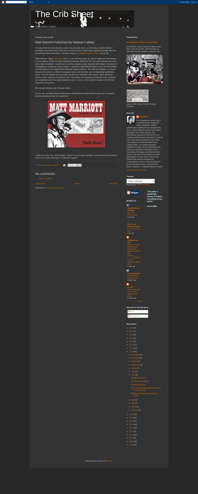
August (134, 368)
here (55, 59)
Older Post (113, 184)
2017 (131, 414)
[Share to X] (74, 165)
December (135, 355)
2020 (131, 345)
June (133, 375)
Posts (132, 312)
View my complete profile (136, 170)
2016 (131, 418)
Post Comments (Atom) (55, 188)
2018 (131, 352)
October (134, 361)
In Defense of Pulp (138, 385)
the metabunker (133, 274)
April (133, 403)
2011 (131, 435)
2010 (131, 438)
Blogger (110, 461)
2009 (131, 442)
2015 (131, 421)
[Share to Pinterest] (80, 165)
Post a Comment (45, 179)
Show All (139, 301)
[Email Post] (64, 165)
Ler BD (130, 287)
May (133, 400)
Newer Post (40, 184)
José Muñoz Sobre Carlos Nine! (142, 42)
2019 (131, 348)
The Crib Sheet (64, 14)
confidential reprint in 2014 (88, 53)
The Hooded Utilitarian (140, 381)
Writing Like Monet (138, 378)
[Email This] (69, 165)
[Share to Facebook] (77, 165)
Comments (134, 316)
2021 (131, 341)
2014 (131, 425)
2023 (131, 338)
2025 (131, 331)
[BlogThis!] (71, 165)
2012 (131, 431)
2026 (131, 328)
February (135, 410)
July (133, 372)
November (135, 358)
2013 (131, 428)
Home (77, 184)
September (135, 365)
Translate (146, 185)
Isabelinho (143, 117)
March (134, 407)
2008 (131, 445)
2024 (131, 335)
